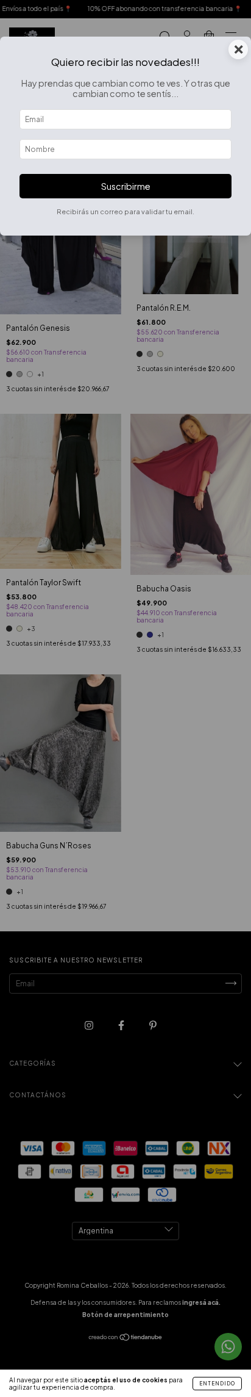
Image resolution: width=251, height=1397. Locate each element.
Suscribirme (125, 186)
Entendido (217, 1384)
